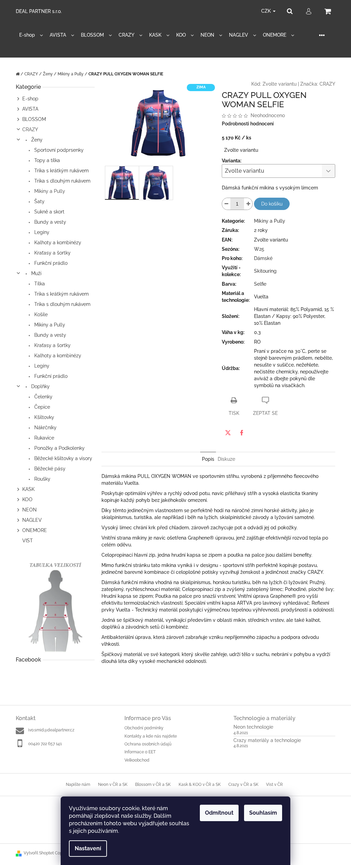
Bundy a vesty (49, 222)
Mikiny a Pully (49, 191)
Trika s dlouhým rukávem (61, 181)
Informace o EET (140, 752)
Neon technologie (253, 727)
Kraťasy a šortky (52, 253)
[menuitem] (31, 35)
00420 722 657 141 (45, 743)
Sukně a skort (48, 211)
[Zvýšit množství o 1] (248, 204)
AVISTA (30, 109)
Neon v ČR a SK (113, 784)
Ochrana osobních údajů (147, 744)
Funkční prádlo (50, 263)
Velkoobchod (136, 760)
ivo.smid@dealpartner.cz (51, 730)
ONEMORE (34, 530)
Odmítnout (219, 813)
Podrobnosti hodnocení (248, 123)
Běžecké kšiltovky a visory (62, 458)
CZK (266, 11)
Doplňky (40, 386)
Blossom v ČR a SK (153, 784)
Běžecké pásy (49, 468)
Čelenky (42, 396)
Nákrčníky (45, 427)
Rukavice (43, 438)
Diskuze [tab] (226, 459)
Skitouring (265, 271)
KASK (28, 489)
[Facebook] (241, 433)
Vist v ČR (274, 784)
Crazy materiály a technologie (267, 740)
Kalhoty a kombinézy (57, 242)
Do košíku (271, 204)
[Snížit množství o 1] (226, 204)
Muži (35, 273)
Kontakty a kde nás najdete (150, 736)
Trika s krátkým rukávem (61, 170)
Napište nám (78, 784)
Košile (40, 314)
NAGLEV (32, 520)
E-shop (30, 98)
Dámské (263, 258)
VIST (27, 540)
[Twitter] (228, 433)
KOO (27, 499)
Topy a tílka (46, 160)
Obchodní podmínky (144, 728)
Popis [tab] (208, 459)
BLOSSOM (34, 119)
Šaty (39, 201)
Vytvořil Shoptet (39, 853)
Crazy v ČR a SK (243, 784)
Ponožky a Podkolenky (59, 448)
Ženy (36, 140)
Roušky (41, 479)
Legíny (41, 232)
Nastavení (88, 848)
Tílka (39, 283)
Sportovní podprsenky (58, 150)
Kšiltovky (43, 417)
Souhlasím (263, 813)
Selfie (260, 284)
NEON (29, 509)
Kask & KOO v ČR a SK (200, 784)
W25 (259, 249)
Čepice (41, 407)
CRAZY (30, 129)
